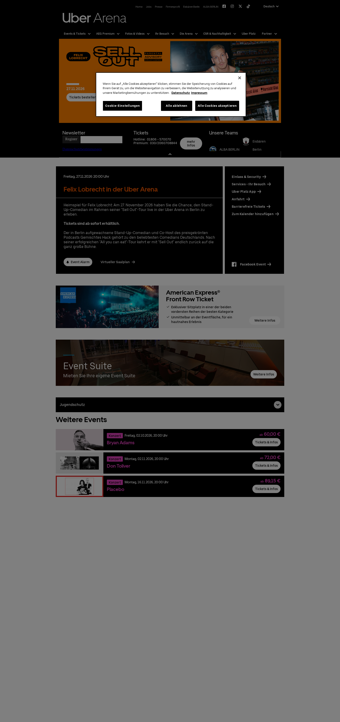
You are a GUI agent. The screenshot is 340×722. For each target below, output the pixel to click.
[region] (171, 94)
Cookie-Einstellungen (122, 105)
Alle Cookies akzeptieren (217, 105)
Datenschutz (180, 92)
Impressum (199, 92)
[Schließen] (240, 78)
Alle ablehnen (176, 105)
